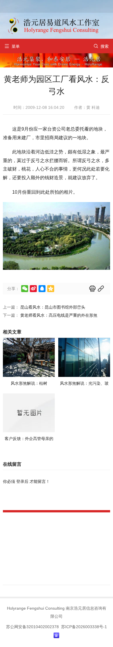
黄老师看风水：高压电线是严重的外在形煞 (58, 315)
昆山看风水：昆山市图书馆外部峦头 (52, 307)
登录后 (22, 481)
